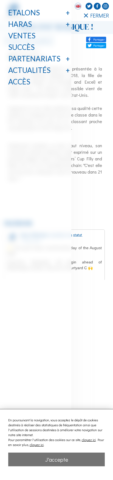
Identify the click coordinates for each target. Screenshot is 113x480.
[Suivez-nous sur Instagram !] (105, 6)
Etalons (24, 12)
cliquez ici (89, 440)
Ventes (21, 35)
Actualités (29, 70)
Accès (19, 81)
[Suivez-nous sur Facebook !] (97, 6)
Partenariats (34, 58)
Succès (21, 47)
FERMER (99, 15)
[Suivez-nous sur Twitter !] (89, 6)
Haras (20, 24)
